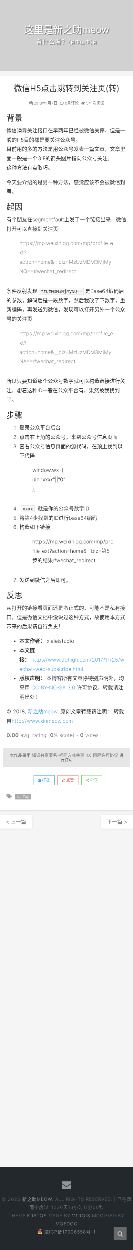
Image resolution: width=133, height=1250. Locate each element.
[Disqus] (66, 909)
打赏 (45, 780)
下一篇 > (117, 822)
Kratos (37, 1215)
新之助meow (42, 711)
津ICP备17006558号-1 (70, 1231)
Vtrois (81, 1215)
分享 (93, 780)
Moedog (66, 1223)
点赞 (69, 780)
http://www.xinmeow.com (42, 721)
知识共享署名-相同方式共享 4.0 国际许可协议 (75, 755)
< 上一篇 (16, 822)
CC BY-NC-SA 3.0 (53, 687)
